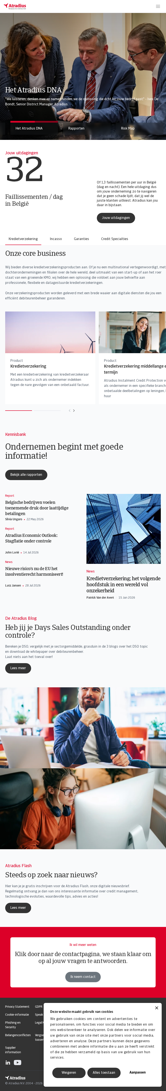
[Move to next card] (74, 410)
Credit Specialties (114, 239)
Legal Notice (43, 1023)
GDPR (38, 1007)
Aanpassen (137, 1072)
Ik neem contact (83, 977)
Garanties (81, 239)
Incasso (56, 239)
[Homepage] (15, 6)
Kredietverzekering (23, 239)
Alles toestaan (104, 1073)
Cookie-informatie (17, 1015)
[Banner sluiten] (156, 1008)
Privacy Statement (17, 1007)
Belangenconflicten (18, 1035)
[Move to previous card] (69, 410)
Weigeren (69, 1073)
